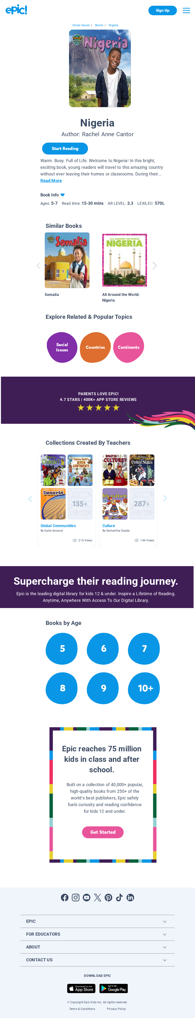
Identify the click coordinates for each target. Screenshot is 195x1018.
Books (99, 25)
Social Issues (81, 25)
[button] (67, 499)
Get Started (103, 832)
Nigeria (113, 25)
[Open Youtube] (86, 897)
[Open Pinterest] (108, 897)
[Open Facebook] (64, 897)
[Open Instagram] (75, 897)
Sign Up (163, 10)
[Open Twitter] (97, 897)
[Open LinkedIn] (130, 897)
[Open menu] (186, 10)
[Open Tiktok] (119, 897)
